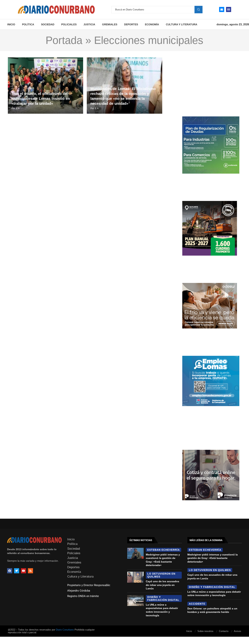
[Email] (221, 9)
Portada (64, 40)
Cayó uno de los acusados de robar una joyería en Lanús (162, 585)
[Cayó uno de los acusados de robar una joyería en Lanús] (135, 577)
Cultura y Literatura (181, 24)
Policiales (69, 24)
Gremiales (109, 24)
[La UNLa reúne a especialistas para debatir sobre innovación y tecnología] (135, 600)
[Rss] (30, 570)
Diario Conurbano (65, 629)
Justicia (89, 24)
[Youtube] (23, 570)
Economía (152, 24)
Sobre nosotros (205, 631)
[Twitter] (16, 570)
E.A (18, 108)
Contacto (223, 631)
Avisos (237, 631)
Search (198, 9)
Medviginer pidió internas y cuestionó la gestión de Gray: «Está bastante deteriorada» (212, 558)
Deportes (131, 24)
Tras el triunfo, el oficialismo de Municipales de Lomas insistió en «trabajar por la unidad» (40, 98)
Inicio (11, 24)
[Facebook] (9, 570)
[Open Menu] (228, 9)
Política (28, 24)
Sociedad (47, 24)
